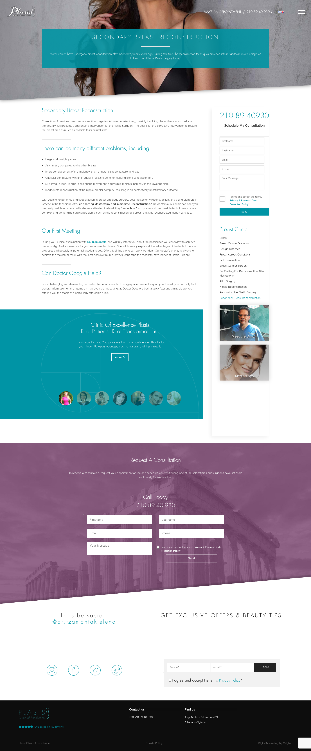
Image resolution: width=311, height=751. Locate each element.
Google (77, 273)
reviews (49, 726)
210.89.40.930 (258, 12)
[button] (66, 398)
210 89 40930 (244, 116)
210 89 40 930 (155, 505)
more (118, 357)
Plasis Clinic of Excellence (34, 743)
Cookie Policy (154, 743)
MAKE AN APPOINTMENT (222, 12)
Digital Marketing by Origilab (275, 743)
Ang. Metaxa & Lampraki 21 (201, 717)
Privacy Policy (229, 680)
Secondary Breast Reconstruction (240, 298)
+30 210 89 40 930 (141, 717)
